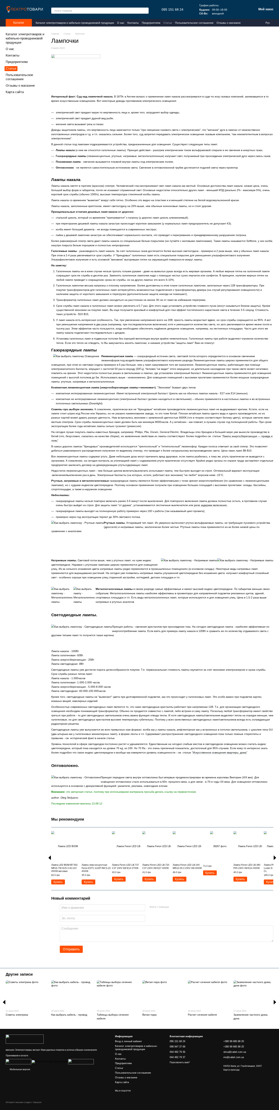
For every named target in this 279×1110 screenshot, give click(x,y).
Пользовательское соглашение (194, 22)
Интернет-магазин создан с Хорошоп (24, 1102)
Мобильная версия (19, 1069)
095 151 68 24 (172, 9)
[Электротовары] (25, 1039)
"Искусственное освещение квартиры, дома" (219, 752)
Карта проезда (231, 1069)
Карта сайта (15, 92)
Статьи (167, 22)
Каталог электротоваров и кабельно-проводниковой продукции (75, 22)
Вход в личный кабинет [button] (128, 1041)
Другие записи (19, 974)
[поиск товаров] (146, 11)
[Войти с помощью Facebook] (173, 907)
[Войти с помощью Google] (179, 907)
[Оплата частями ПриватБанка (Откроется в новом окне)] (50, 1061)
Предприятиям (151, 22)
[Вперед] (275, 857)
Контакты (133, 22)
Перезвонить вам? (180, 1062)
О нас (120, 22)
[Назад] (49, 857)
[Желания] (234, 9)
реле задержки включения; (210, 505)
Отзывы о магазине (229, 22)
